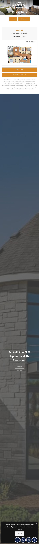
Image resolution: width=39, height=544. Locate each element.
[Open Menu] (36, 5)
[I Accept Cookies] (36, 523)
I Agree (20, 533)
